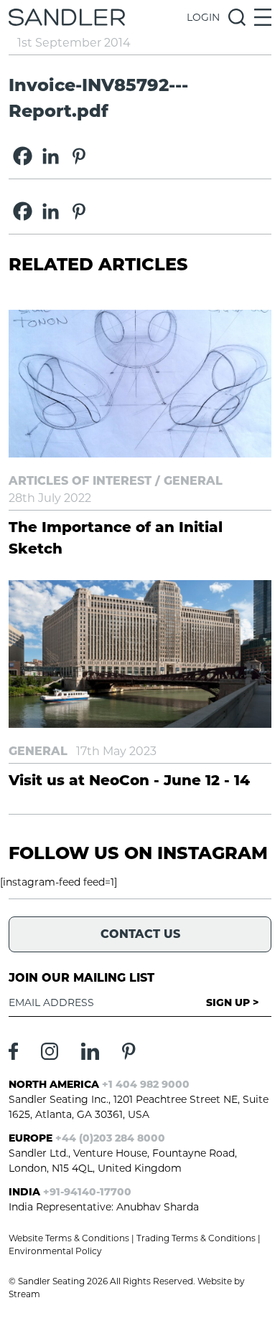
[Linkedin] (50, 156)
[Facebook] (22, 156)
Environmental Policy (55, 1251)
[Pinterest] (78, 156)
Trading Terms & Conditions (196, 1238)
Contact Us (140, 934)
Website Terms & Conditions (69, 1238)
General (193, 481)
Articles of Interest (80, 481)
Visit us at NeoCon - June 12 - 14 (129, 780)
